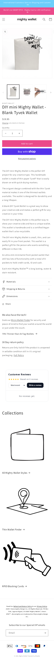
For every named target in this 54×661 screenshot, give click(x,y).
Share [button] (8, 304)
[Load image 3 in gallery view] (41, 92)
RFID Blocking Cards (13, 586)
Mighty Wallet (23, 656)
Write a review (35, 385)
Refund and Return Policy (23, 606)
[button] (3, 19)
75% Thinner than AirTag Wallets (18, 333)
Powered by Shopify (34, 656)
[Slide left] (3, 92)
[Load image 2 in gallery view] (27, 92)
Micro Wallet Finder (20, 320)
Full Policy (19, 355)
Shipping (5, 123)
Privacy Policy (42, 606)
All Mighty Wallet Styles (14, 472)
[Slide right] (51, 92)
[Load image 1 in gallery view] (13, 92)
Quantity (5, 127)
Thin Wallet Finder (12, 529)
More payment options (27, 158)
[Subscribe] (45, 633)
